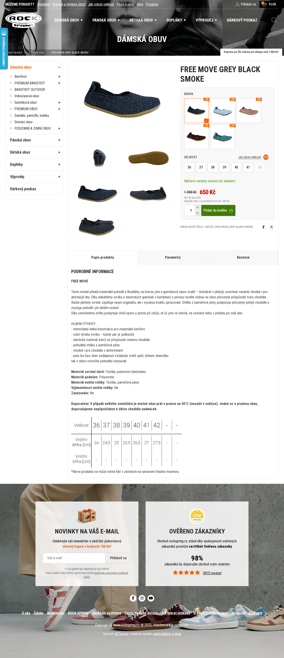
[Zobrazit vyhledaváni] (274, 20)
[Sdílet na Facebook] (263, 227)
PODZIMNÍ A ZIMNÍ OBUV (32, 128)
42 (260, 167)
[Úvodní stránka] (23, 20)
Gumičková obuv (25, 102)
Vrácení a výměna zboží (69, 4)
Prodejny (152, 4)
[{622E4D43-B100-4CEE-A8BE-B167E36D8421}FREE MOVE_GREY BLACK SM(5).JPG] (149, 192)
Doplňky (16, 164)
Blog (140, 4)
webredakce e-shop (167, 634)
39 (224, 167)
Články (38, 613)
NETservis (121, 634)
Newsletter (55, 613)
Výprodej (17, 176)
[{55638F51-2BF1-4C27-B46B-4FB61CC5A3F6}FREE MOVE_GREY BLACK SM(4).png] (97, 192)
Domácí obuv (23, 122)
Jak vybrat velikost (101, 4)
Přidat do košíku (215, 210)
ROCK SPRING (78, 613)
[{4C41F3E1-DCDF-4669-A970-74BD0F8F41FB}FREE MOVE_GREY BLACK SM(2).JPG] (97, 157)
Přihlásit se (118, 558)
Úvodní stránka (13, 52)
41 (248, 167)
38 (213, 167)
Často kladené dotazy (141, 613)
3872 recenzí (212, 573)
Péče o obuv (125, 4)
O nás (26, 613)
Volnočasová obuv (26, 96)
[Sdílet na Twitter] (271, 227)
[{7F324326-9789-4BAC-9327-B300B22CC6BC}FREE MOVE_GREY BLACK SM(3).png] (149, 157)
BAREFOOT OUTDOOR (29, 89)
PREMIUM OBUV (25, 109)
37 (201, 167)
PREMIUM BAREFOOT (29, 83)
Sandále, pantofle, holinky (31, 115)
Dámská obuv (37, 52)
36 (189, 167)
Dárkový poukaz (23, 188)
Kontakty (44, 4)
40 (236, 167)
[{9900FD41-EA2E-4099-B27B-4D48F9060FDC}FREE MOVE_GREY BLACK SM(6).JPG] (97, 227)
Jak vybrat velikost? (249, 157)
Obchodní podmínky (106, 613)
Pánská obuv (20, 140)
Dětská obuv (20, 152)
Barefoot (20, 76)
